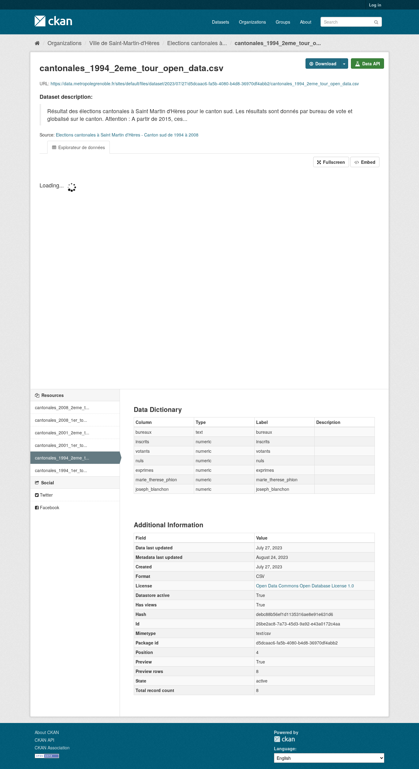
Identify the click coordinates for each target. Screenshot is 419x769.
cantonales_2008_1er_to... (61, 420)
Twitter (46, 495)
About (305, 22)
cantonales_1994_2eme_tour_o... (278, 43)
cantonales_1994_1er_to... (61, 470)
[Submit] (376, 21)
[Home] (37, 43)
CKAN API (44, 740)
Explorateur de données (81, 147)
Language (284, 748)
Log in (375, 5)
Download (325, 63)
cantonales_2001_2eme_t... (62, 432)
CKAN (284, 739)
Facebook (49, 507)
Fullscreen (333, 162)
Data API (370, 63)
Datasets (220, 22)
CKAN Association (52, 747)
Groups (283, 22)
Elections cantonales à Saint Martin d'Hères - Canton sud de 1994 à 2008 (127, 135)
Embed (367, 162)
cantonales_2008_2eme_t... (62, 407)
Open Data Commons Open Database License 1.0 (305, 586)
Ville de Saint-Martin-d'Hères (124, 43)
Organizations (252, 22)
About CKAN (47, 732)
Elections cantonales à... (197, 43)
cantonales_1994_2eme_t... (62, 458)
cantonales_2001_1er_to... (61, 445)
